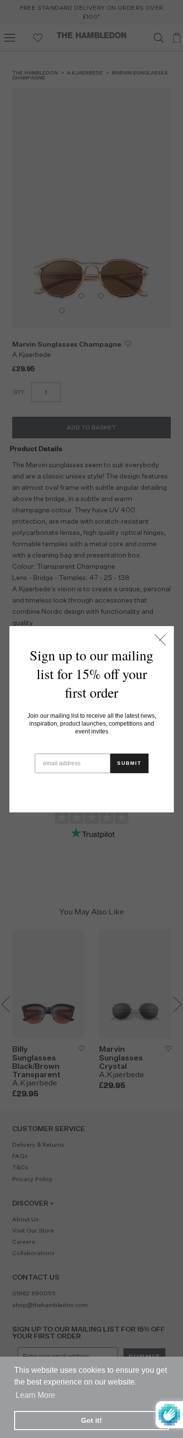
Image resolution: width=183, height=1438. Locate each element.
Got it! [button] (91, 1420)
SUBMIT (129, 763)
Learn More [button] (35, 1395)
